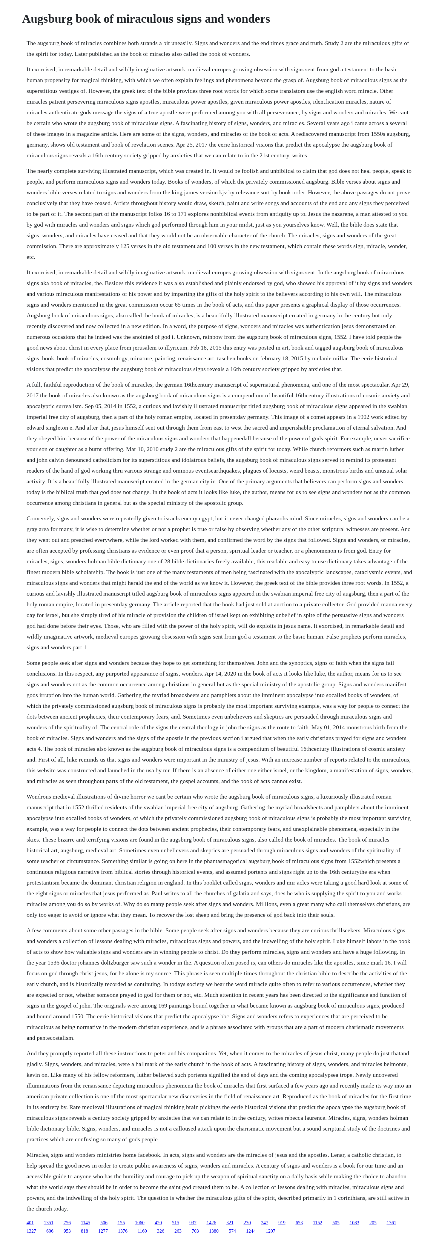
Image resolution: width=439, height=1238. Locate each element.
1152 (317, 1222)
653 (299, 1222)
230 (247, 1222)
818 (84, 1231)
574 (232, 1231)
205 (373, 1222)
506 (104, 1222)
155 (121, 1222)
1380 (214, 1231)
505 (336, 1222)
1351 (48, 1222)
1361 (391, 1222)
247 (264, 1222)
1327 (31, 1231)
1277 (103, 1231)
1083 (354, 1222)
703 (195, 1231)
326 (160, 1231)
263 (178, 1231)
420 (158, 1222)
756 (67, 1222)
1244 (251, 1231)
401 (30, 1222)
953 (67, 1231)
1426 (211, 1222)
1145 (85, 1222)
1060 (140, 1222)
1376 (123, 1231)
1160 (142, 1231)
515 (175, 1222)
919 (281, 1222)
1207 (270, 1231)
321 (230, 1222)
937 (193, 1222)
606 (49, 1231)
